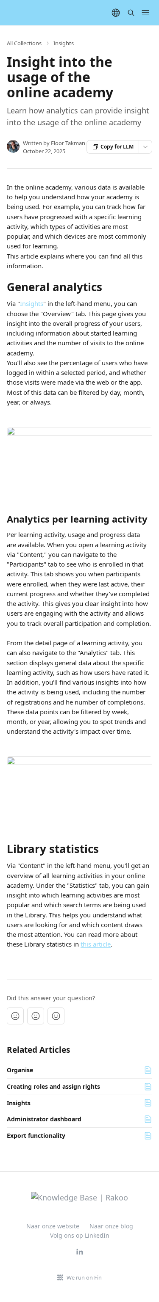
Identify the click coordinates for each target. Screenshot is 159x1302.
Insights (63, 43)
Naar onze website (52, 1226)
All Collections (24, 43)
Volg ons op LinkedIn (79, 1235)
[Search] (131, 13)
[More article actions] (145, 147)
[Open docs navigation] (145, 13)
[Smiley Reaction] (55, 1015)
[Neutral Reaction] (35, 1015)
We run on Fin (84, 1277)
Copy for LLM (117, 146)
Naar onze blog (111, 1226)
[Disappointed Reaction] (15, 1015)
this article (96, 944)
